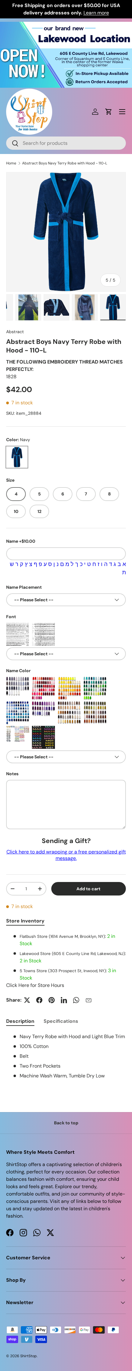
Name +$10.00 (20, 541)
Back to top (66, 1123)
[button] (108, 111)
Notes (12, 773)
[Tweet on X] (27, 1000)
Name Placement (24, 587)
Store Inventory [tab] (25, 921)
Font (11, 616)
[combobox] (66, 143)
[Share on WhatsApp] (76, 1000)
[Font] (17, 634)
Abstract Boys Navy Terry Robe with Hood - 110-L (64, 163)
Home (11, 163)
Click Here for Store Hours (35, 985)
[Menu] (122, 111)
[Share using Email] (88, 1000)
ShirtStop (28, 1356)
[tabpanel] (66, 961)
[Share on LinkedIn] (64, 1000)
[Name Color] (17, 688)
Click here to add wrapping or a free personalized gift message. (66, 855)
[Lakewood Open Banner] (66, 25)
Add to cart (88, 889)
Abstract (15, 331)
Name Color (18, 670)
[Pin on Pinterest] (51, 1000)
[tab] (20, 1021)
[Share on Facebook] (39, 1000)
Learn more (96, 13)
